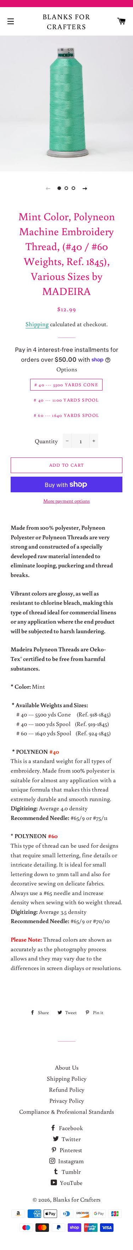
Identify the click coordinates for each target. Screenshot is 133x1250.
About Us (66, 1067)
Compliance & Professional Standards (66, 1111)
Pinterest (70, 1150)
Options (66, 369)
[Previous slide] (48, 188)
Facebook (70, 1128)
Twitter (70, 1139)
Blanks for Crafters (67, 21)
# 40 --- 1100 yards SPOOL (66, 400)
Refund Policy (66, 1089)
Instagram (70, 1161)
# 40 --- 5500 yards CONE (66, 385)
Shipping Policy (67, 1078)
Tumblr (70, 1171)
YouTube (71, 1183)
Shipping (37, 324)
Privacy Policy (66, 1100)
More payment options (66, 501)
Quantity (46, 441)
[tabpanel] (66, 102)
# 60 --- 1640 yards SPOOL (66, 415)
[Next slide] (85, 188)
